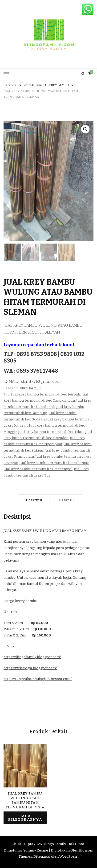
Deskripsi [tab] (34, 500)
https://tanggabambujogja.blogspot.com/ (38, 679)
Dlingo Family (54, 844)
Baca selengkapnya (25, 818)
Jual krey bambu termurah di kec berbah (45, 394)
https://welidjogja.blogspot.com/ (30, 668)
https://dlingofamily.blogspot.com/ (32, 657)
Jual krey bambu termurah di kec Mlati (51, 432)
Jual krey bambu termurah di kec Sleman (54, 463)
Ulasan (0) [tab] (66, 500)
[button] (85, 129)
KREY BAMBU (30, 388)
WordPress (68, 856)
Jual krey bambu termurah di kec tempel (38, 469)
